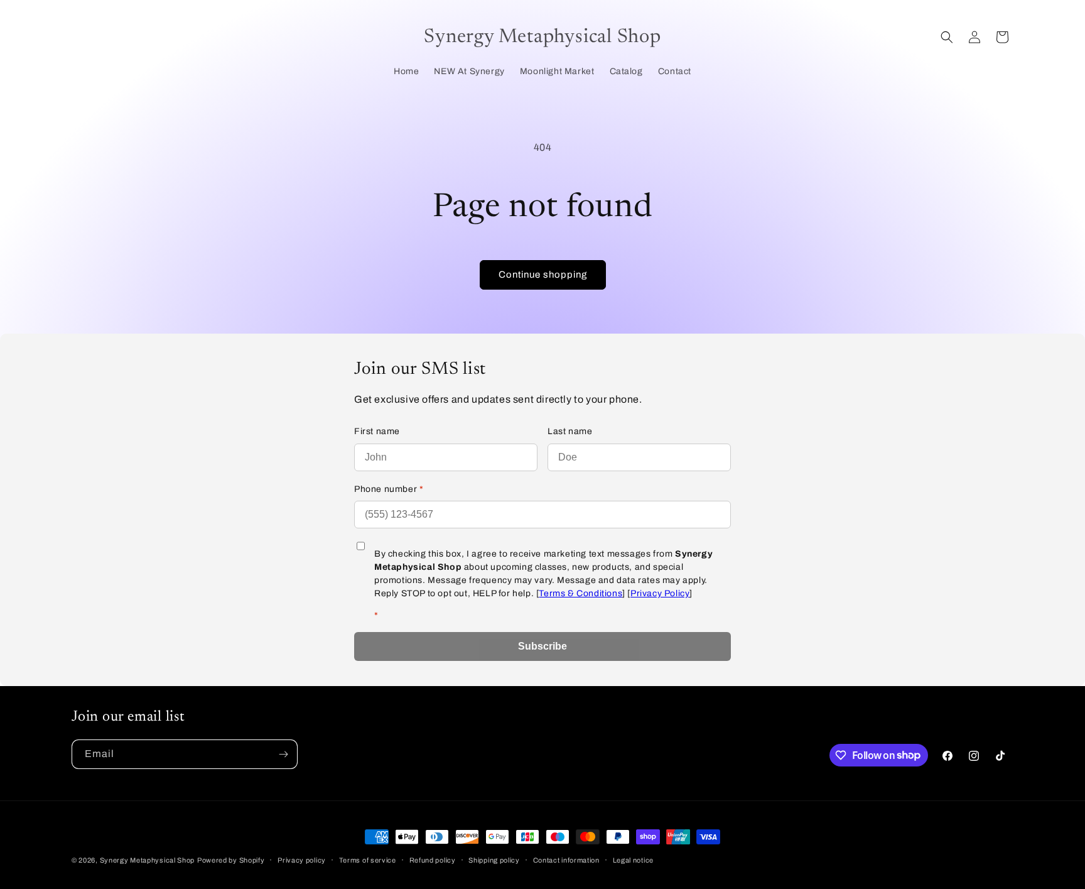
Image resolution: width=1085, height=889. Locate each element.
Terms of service (367, 859)
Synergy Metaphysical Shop (147, 860)
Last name (570, 431)
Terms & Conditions (580, 593)
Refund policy (432, 859)
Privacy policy (302, 859)
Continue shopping (543, 275)
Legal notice (633, 859)
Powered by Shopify (231, 860)
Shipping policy (494, 859)
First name (377, 431)
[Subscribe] (283, 754)
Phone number (388, 489)
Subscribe (542, 646)
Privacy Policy (659, 593)
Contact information (566, 859)
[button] (947, 37)
